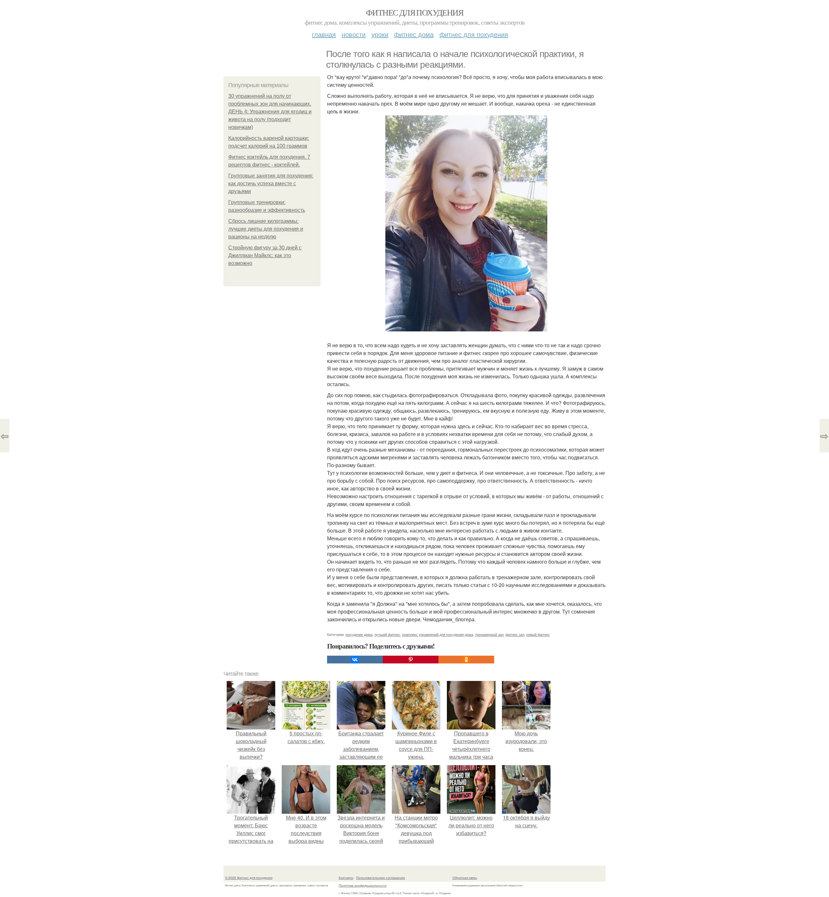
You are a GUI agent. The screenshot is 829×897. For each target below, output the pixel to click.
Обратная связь (464, 877)
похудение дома (359, 634)
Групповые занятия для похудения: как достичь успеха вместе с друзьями (270, 183)
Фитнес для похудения (414, 12)
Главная (324, 34)
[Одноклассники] (466, 659)
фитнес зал (514, 634)
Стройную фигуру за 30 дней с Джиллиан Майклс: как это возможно (264, 255)
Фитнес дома (414, 34)
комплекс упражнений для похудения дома (437, 634)
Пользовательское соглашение (380, 877)
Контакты (346, 877)
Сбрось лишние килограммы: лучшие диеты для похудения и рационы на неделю (265, 228)
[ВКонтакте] (355, 659)
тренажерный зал (489, 634)
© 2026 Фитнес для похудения (248, 877)
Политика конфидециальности (363, 885)
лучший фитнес (387, 634)
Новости (354, 34)
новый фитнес (538, 634)
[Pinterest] (410, 659)
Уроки (379, 34)
